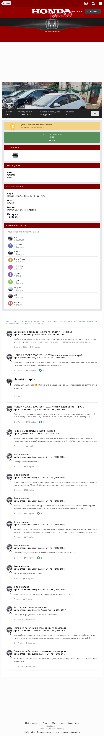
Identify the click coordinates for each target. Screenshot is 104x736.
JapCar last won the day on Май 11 (36, 124)
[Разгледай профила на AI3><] (10, 296)
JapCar (9, 321)
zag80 (16, 280)
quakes (35, 630)
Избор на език (32, 723)
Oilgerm (17, 287)
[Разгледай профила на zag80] (10, 281)
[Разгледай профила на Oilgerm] (10, 289)
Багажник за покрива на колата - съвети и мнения (43, 331)
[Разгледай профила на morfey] (10, 303)
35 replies (30, 466)
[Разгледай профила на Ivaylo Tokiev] (10, 260)
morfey (17, 302)
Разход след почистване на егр (31, 607)
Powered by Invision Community (52, 728)
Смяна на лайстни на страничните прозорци (40, 627)
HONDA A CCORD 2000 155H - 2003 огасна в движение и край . (52, 321)
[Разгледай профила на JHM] (10, 238)
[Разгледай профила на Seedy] (10, 274)
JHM (15, 237)
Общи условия (58, 723)
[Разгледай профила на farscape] (10, 245)
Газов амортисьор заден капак (34, 431)
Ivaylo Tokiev (19, 259)
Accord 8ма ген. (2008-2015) (53, 630)
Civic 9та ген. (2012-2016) (48, 433)
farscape (18, 244)
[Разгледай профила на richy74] (10, 253)
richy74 (17, 251)
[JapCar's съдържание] (95, 113)
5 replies (31, 619)
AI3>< (16, 295)
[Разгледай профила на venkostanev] (15, 155)
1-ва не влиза (21, 454)
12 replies (32, 370)
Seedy (17, 273)
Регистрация (92, 11)
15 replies (35, 347)
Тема (45, 723)
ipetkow (35, 334)
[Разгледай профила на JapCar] (9, 334)
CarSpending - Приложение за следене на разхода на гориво (52, 732)
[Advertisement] (52, 63)
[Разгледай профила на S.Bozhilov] (10, 267)
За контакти (73, 723)
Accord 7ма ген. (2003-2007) (53, 334)
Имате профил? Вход (71, 11)
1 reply (31, 446)
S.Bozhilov (18, 266)
